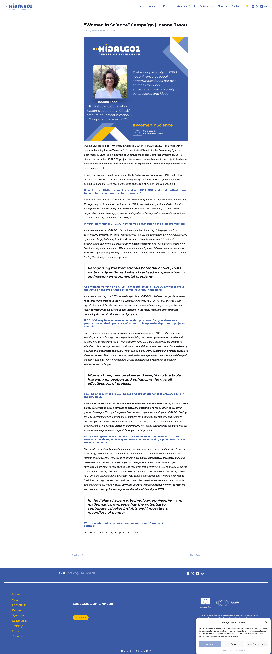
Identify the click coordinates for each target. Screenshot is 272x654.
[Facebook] (253, 6)
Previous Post (77, 555)
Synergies (18, 615)
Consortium (19, 605)
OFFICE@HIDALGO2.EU (81, 573)
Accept (209, 644)
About (152, 6)
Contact (236, 6)
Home (141, 6)
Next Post (197, 555)
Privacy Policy (239, 650)
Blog (87, 30)
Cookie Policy (227, 650)
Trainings (17, 626)
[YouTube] (265, 6)
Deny (233, 644)
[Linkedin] (261, 6)
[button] (266, 622)
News (221, 6)
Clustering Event (186, 6)
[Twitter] (257, 6)
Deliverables (206, 6)
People (16, 610)
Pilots (166, 6)
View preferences (257, 644)
